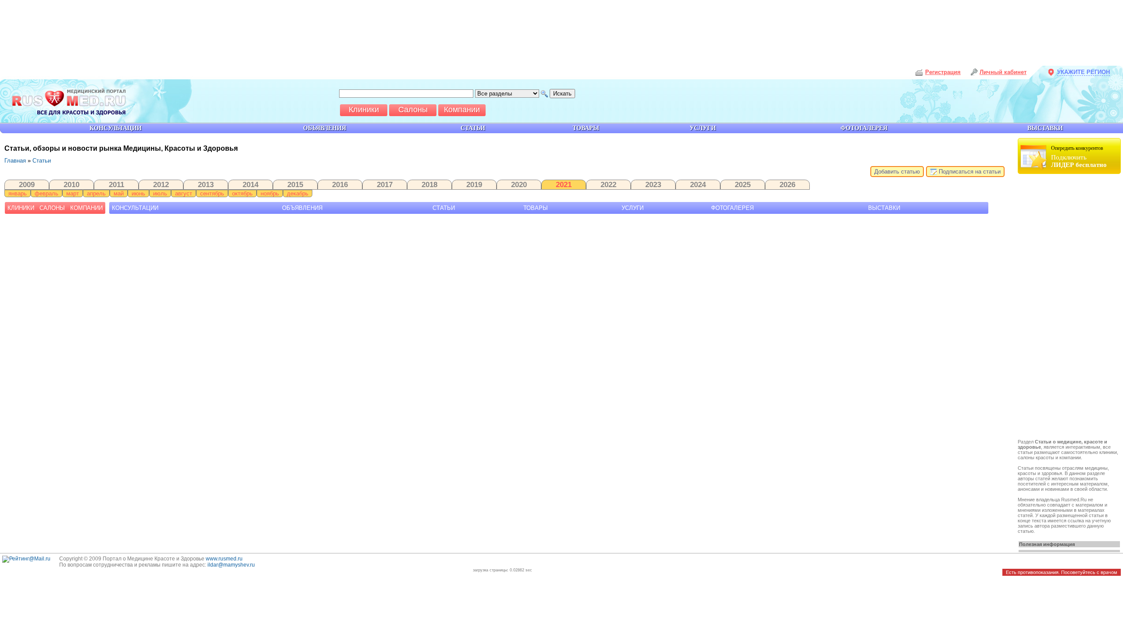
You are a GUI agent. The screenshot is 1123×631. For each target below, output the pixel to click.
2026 (787, 184)
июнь (138, 193)
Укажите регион (1083, 72)
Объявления (302, 208)
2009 (27, 184)
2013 (206, 184)
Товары (535, 208)
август (183, 193)
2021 (564, 184)
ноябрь (270, 193)
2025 (743, 184)
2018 (429, 184)
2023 (653, 184)
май (119, 193)
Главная (15, 160)
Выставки (884, 208)
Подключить (1079, 156)
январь (17, 193)
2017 (385, 184)
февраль (46, 193)
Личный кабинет (1003, 72)
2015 (295, 184)
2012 (161, 184)
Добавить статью (897, 171)
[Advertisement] (1070, 307)
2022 (608, 184)
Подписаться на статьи (969, 171)
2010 (71, 184)
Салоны (52, 208)
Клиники (20, 208)
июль (160, 193)
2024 (698, 184)
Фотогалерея (732, 208)
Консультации (135, 208)
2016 (340, 184)
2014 (250, 184)
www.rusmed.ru (224, 559)
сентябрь (212, 193)
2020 (519, 184)
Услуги (633, 208)
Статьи (41, 160)
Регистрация (943, 72)
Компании (86, 208)
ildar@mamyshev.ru (231, 565)
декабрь (297, 193)
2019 (474, 184)
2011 (116, 184)
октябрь (242, 193)
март (72, 193)
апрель (96, 193)
